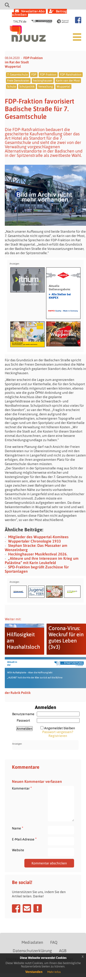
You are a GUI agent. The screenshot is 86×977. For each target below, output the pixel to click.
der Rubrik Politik (18, 693)
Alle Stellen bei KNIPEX (60, 295)
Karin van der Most (68, 80)
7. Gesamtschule (17, 74)
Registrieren (57, 736)
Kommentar (22, 788)
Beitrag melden (37, 908)
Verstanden (34, 972)
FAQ (53, 942)
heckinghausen (42, 80)
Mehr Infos (54, 972)
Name (17, 828)
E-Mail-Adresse (24, 839)
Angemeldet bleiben (59, 728)
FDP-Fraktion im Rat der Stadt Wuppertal (24, 62)
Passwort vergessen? (57, 732)
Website (18, 850)
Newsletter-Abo (33, 11)
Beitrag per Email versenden (27, 908)
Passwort (23, 720)
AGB (62, 950)
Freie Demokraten (18, 80)
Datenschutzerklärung (32, 950)
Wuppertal (63, 86)
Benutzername (23, 714)
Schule (11, 86)
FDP (33, 74)
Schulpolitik (27, 86)
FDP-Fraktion (48, 74)
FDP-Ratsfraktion (70, 74)
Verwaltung (45, 86)
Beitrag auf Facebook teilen (16, 908)
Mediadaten (32, 942)
